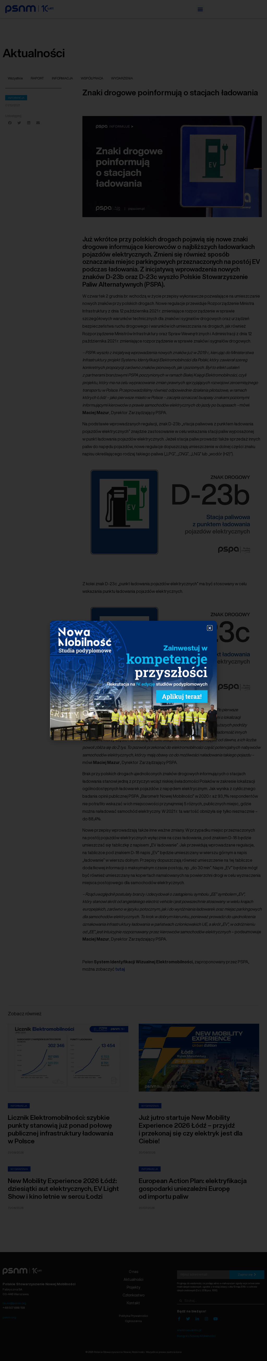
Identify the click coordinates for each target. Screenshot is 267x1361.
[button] (210, 628)
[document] (133, 680)
